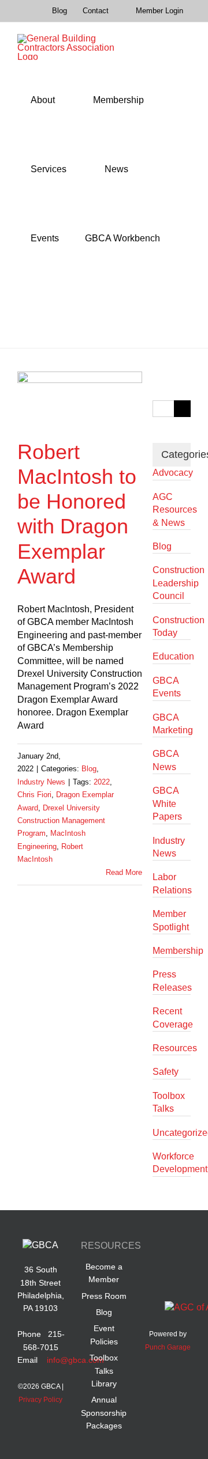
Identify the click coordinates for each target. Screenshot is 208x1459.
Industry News (41, 782)
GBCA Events (167, 687)
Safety (166, 1072)
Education (172, 656)
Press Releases (172, 980)
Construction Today (172, 626)
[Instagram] (178, 1273)
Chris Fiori (34, 794)
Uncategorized (172, 1133)
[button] (33, 307)
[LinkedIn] (178, 1247)
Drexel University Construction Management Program (61, 821)
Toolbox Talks (169, 1102)
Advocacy (172, 473)
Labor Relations (172, 883)
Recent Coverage (172, 1017)
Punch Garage (168, 1347)
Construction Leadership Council (172, 583)
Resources (172, 1048)
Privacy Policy (40, 1400)
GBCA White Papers (167, 803)
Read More (124, 872)
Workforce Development (172, 1162)
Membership (172, 951)
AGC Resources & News (172, 510)
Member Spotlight (171, 920)
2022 (102, 782)
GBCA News (166, 760)
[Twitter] (157, 1273)
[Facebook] (157, 1247)
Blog (88, 768)
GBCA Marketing (172, 724)
